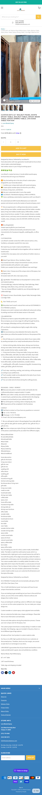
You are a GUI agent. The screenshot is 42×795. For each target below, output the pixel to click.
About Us (3, 697)
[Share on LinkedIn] (9, 672)
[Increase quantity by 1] (18, 142)
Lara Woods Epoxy (8, 123)
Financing (4, 700)
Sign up (30, 758)
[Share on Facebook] (2, 672)
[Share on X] (6, 672)
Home (3, 29)
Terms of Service (6, 715)
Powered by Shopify (21, 792)
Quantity (3, 138)
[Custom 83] (3, 108)
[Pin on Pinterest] (13, 672)
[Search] (38, 17)
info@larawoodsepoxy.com (9, 741)
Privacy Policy (5, 708)
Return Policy (5, 711)
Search (21, 787)
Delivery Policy (5, 704)
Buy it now (21, 154)
